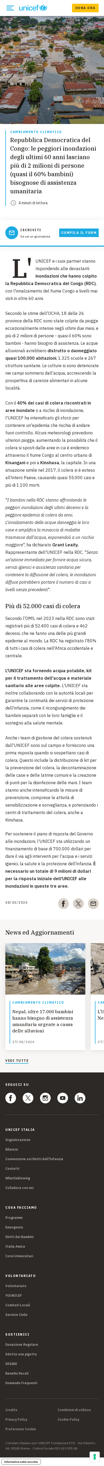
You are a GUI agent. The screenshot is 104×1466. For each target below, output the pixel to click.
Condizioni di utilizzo (74, 1410)
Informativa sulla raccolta (21, 1461)
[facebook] (63, 904)
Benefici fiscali (17, 1373)
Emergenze (14, 1227)
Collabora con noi (19, 1188)
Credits (11, 1410)
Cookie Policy (68, 1419)
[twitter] (78, 904)
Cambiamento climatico (36, 132)
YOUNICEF (13, 1295)
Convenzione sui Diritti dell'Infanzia (34, 1159)
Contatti (12, 1169)
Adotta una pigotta (21, 1354)
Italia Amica (15, 1246)
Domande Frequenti (21, 1383)
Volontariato (15, 1286)
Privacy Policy (16, 1419)
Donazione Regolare (21, 1345)
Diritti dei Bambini (19, 1237)
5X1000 (11, 1364)
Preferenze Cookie (20, 1429)
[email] (93, 904)
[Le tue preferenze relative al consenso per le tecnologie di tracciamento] (95, 1457)
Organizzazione (17, 1140)
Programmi (13, 1218)
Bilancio (11, 1149)
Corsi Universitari (19, 1256)
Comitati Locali (17, 1305)
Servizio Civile (16, 1315)
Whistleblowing (17, 1178)
